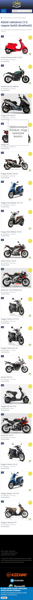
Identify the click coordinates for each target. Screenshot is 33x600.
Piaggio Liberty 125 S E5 (10, 319)
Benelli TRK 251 (6, 377)
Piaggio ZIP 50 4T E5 (8, 406)
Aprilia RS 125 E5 (7, 435)
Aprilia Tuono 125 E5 (8, 261)
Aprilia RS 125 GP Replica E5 (11, 290)
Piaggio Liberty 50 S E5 (9, 348)
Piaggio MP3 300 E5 (8, 115)
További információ (12, 594)
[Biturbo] (16, 4)
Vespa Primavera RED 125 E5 (11, 57)
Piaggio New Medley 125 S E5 (12, 203)
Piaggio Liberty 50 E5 (8, 522)
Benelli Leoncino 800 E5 (9, 86)
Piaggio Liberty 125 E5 (9, 464)
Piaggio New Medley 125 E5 (11, 232)
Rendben (4, 597)
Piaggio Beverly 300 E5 (9, 174)
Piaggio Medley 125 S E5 (10, 493)
